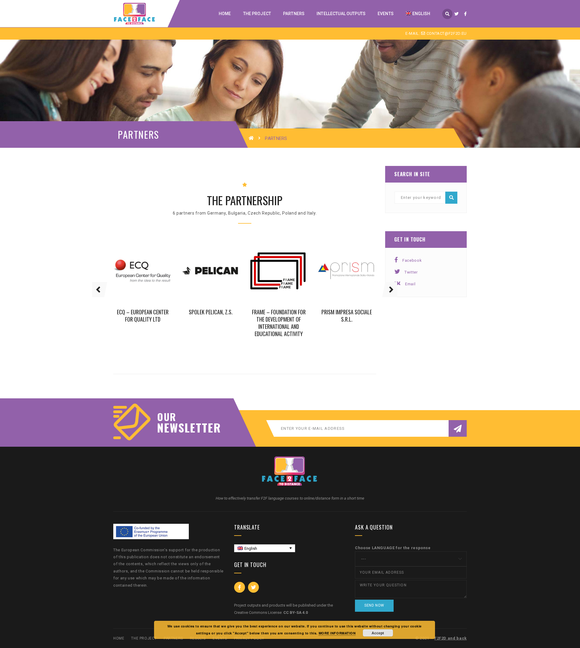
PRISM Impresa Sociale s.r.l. (346, 315)
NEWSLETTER (185, 427)
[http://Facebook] (132, 278)
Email (410, 284)
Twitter (411, 272)
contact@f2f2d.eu (446, 33)
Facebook (412, 260)
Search (451, 198)
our (166, 417)
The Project (144, 638)
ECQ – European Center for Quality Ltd (143, 315)
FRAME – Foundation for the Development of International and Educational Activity (279, 322)
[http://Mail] (152, 278)
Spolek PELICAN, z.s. (211, 312)
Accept (378, 633)
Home (118, 638)
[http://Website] (142, 278)
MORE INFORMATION (337, 633)
